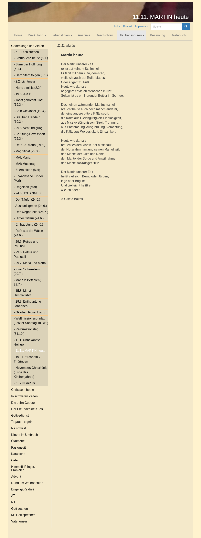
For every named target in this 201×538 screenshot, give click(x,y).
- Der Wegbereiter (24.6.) (31, 212)
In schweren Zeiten (24, 396)
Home (18, 35)
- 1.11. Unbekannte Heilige (27, 342)
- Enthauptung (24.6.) (28, 224)
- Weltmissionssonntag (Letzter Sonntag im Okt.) (31, 321)
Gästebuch (178, 35)
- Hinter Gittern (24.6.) (29, 218)
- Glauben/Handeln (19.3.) (27, 119)
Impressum (141, 26)
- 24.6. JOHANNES (27, 193)
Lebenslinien (61, 35)
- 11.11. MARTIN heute (29, 350)
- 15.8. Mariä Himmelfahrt (22, 293)
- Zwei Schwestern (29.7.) (27, 271)
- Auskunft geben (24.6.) (30, 205)
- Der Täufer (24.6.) (27, 199)
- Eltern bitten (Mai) (27, 170)
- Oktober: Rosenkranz (29, 312)
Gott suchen (19, 508)
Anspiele (84, 35)
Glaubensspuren (131, 35)
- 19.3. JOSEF (23, 94)
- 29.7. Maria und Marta (30, 263)
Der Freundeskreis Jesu (28, 409)
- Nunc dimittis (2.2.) (27, 87)
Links (117, 26)
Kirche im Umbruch (24, 434)
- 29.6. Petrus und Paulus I (26, 244)
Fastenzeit (18, 447)
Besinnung (157, 35)
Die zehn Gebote (23, 402)
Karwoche (18, 453)
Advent (16, 476)
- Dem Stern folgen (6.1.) (31, 75)
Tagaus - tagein (22, 421)
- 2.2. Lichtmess (25, 81)
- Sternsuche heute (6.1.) (31, 58)
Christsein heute (22, 389)
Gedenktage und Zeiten (27, 46)
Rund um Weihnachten (27, 483)
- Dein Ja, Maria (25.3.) (29, 145)
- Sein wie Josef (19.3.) (30, 111)
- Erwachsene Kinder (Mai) (28, 178)
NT (13, 502)
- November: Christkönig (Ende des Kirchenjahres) (31, 372)
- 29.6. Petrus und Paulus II (26, 254)
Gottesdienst (20, 415)
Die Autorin (36, 35)
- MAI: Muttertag (25, 163)
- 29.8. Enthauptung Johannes (27, 304)
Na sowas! (18, 428)
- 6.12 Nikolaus (24, 383)
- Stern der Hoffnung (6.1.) (28, 67)
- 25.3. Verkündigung (28, 128)
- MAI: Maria (22, 157)
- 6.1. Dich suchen (26, 52)
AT (13, 495)
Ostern (15, 460)
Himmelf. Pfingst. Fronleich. (23, 468)
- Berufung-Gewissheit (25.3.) (29, 136)
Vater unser (19, 521)
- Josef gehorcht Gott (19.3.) (28, 102)
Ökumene (18, 441)
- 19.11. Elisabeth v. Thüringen (27, 359)
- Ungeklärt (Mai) (25, 187)
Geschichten (104, 35)
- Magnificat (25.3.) (26, 151)
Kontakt (127, 26)
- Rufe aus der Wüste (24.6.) (28, 233)
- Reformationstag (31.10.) (26, 331)
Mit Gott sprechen (23, 515)
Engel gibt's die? (22, 489)
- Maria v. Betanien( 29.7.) (27, 282)
